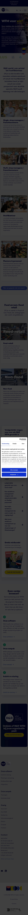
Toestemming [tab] (5, 443)
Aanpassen (13, 474)
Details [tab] (14, 443)
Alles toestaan (14, 470)
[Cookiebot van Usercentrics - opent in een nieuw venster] (19, 439)
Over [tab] (23, 443)
